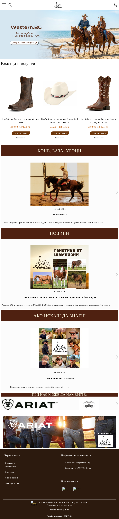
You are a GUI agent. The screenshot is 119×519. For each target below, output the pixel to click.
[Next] (116, 191)
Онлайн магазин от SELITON (59, 516)
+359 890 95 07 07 (82, 468)
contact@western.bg (81, 462)
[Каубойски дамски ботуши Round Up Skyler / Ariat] (98, 93)
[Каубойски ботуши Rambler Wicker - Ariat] (20, 93)
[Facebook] (64, 474)
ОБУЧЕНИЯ (59, 214)
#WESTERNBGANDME (59, 378)
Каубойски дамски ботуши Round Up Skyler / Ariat (98, 121)
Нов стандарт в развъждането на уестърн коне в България (59, 297)
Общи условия (12, 484)
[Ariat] (30, 404)
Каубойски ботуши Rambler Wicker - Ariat (20, 121)
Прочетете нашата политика (60, 505)
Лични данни (11, 478)
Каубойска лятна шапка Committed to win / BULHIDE (59, 121)
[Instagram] (71, 474)
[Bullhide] (89, 404)
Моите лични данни (59, 510)
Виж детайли (21, 133)
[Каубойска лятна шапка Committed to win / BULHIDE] (59, 93)
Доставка (9, 472)
